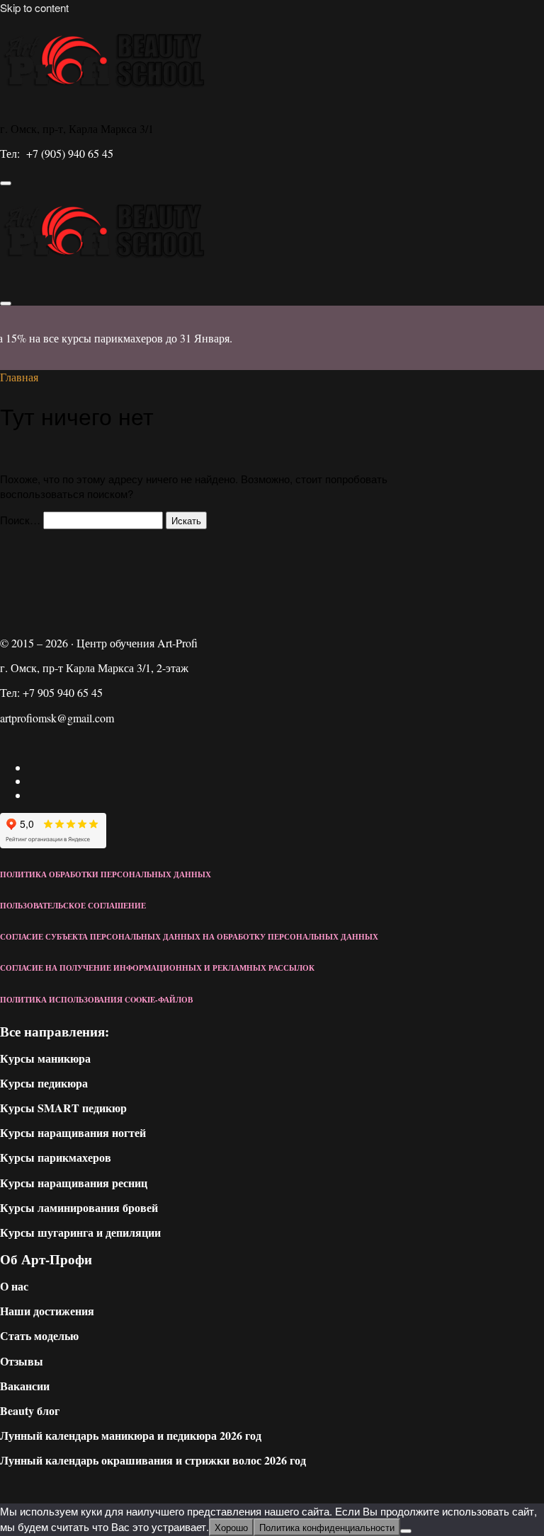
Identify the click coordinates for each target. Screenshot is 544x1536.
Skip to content (34, 7)
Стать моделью (39, 1335)
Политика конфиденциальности (327, 1527)
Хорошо (231, 1527)
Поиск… (20, 519)
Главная (19, 376)
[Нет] (406, 1531)
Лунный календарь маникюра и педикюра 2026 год (130, 1435)
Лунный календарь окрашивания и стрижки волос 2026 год (153, 1460)
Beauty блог (30, 1410)
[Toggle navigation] (5, 183)
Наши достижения (47, 1311)
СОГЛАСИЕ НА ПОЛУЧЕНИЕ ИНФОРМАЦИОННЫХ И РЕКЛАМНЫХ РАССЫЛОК (157, 968)
